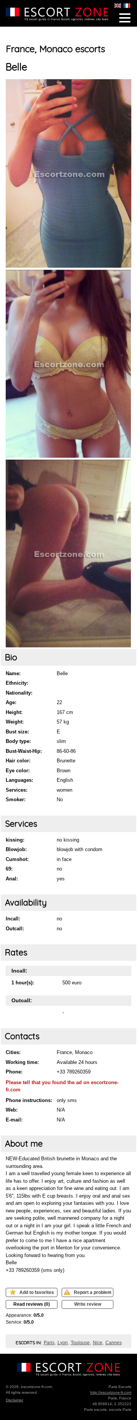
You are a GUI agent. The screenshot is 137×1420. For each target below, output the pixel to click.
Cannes (113, 1342)
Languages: (19, 780)
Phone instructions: (29, 1100)
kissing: (15, 840)
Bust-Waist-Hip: (24, 751)
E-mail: (14, 1120)
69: (9, 869)
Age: (11, 702)
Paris (49, 1342)
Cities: (13, 1052)
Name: (13, 673)
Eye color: (18, 770)
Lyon (62, 1342)
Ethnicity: (17, 683)
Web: (12, 1110)
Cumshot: (17, 859)
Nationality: (19, 693)
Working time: (22, 1062)
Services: (16, 790)
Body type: (18, 741)
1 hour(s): (22, 983)
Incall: (13, 919)
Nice (97, 1342)
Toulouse (80, 1342)
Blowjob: (16, 849)
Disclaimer (14, 1400)
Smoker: (15, 799)
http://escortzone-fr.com (110, 1392)
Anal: (12, 879)
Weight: (15, 722)
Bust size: (17, 732)
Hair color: (18, 761)
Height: (14, 712)
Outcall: (15, 928)
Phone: (14, 1072)
